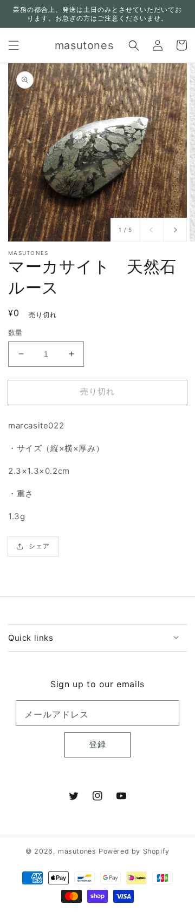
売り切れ (97, 391)
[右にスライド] (175, 230)
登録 (97, 744)
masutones (77, 851)
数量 (15, 332)
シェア (39, 546)
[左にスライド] (152, 230)
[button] (13, 45)
